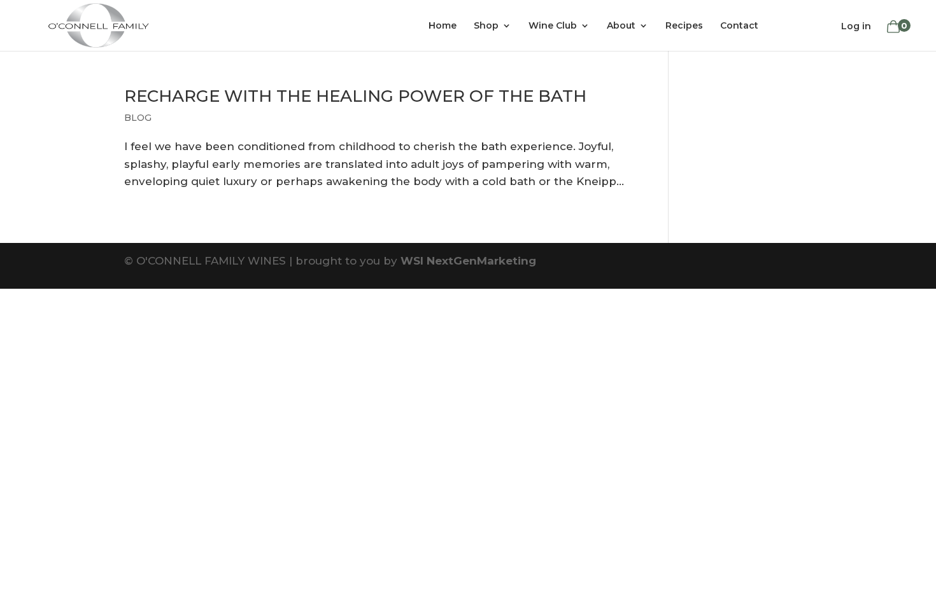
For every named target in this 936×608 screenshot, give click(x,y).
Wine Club (552, 26)
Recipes (684, 26)
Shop (486, 26)
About (621, 26)
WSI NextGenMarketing (468, 260)
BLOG (138, 117)
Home (443, 26)
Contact (739, 26)
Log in (856, 26)
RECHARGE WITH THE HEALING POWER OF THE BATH (355, 96)
